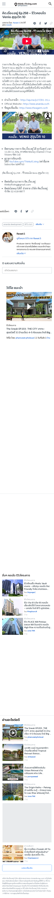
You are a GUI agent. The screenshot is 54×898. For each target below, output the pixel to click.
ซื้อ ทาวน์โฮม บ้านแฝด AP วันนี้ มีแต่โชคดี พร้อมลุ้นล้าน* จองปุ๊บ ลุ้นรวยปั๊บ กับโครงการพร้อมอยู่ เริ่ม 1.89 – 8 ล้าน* (37, 852)
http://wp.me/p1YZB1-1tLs (35, 99)
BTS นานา (28, 224)
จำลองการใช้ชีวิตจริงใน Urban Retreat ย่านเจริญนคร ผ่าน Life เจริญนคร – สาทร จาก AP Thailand (36, 770)
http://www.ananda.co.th (36, 103)
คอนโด (9, 24)
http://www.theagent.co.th (34, 107)
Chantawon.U (33, 858)
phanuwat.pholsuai (25, 337)
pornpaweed (33, 776)
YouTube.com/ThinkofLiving (23, 161)
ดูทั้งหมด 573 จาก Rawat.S (29, 238)
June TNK (31, 630)
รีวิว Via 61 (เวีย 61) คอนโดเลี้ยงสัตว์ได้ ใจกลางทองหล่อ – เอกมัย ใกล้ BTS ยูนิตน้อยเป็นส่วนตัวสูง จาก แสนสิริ (37, 605)
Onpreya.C (31, 592)
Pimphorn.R (32, 611)
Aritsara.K (32, 756)
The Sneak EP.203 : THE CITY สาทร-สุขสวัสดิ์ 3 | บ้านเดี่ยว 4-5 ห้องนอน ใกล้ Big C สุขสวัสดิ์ (28, 330)
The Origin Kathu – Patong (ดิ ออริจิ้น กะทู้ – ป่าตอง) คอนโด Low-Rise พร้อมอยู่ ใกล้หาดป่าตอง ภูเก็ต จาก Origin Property (37, 790)
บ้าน (48, 337)
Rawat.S (16, 22)
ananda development (12, 224)
